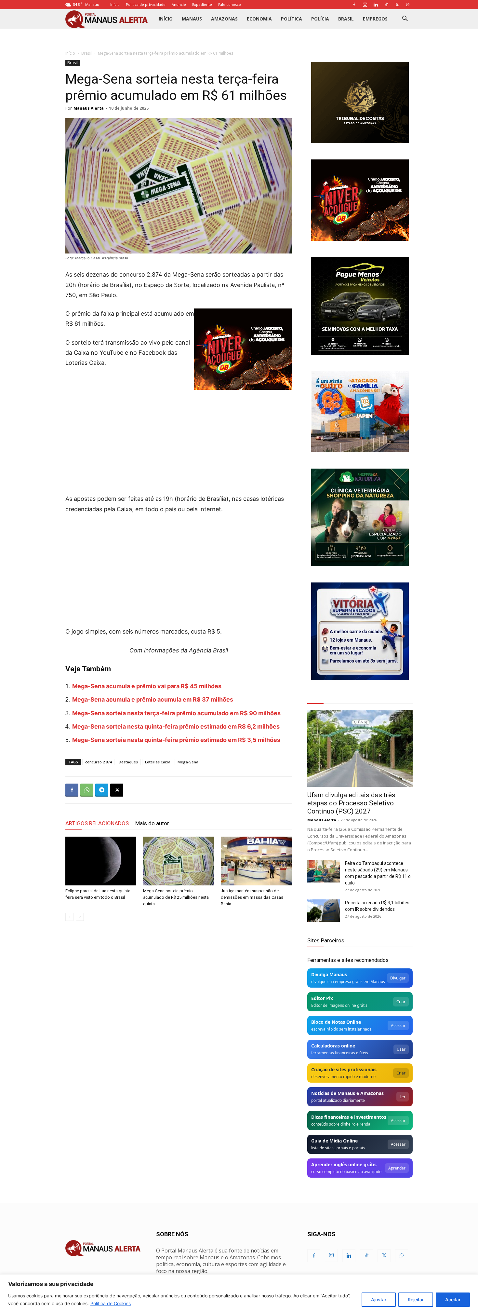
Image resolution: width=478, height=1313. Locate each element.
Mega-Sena (188, 761)
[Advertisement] (178, 435)
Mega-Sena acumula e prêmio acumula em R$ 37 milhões (152, 699)
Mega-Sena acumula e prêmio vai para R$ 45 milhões (146, 686)
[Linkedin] (375, 4)
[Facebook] (354, 4)
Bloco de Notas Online (336, 1022)
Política (291, 19)
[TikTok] (386, 4)
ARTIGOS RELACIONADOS (97, 823)
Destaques (128, 761)
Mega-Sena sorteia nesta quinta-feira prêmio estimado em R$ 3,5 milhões (176, 739)
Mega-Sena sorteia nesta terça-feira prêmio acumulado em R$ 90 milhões (176, 713)
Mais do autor (152, 823)
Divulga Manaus (329, 974)
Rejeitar (416, 1299)
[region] (239, 1293)
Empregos (375, 19)
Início (115, 4)
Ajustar (378, 1299)
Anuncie (179, 4)
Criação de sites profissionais (344, 1069)
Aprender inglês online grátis (344, 1164)
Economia (259, 19)
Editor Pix (322, 998)
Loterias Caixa (157, 761)
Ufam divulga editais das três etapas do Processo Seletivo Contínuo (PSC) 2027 (351, 803)
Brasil (346, 19)
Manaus (192, 19)
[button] (405, 19)
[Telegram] (101, 790)
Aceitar (452, 1299)
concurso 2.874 (98, 761)
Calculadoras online (333, 1046)
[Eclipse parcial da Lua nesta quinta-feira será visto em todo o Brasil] (100, 861)
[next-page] (80, 917)
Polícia (320, 19)
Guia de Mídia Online (334, 1141)
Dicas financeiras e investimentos (348, 1117)
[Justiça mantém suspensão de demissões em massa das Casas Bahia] (256, 861)
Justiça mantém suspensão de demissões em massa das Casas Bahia (252, 897)
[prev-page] (69, 917)
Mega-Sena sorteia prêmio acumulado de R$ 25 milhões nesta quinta (176, 897)
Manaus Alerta (88, 108)
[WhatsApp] (408, 4)
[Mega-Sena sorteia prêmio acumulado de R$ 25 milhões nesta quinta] (178, 861)
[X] (397, 4)
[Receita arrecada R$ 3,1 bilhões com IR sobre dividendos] (323, 910)
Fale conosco (229, 4)
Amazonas (224, 19)
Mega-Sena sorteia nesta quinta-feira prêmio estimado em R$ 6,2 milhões (176, 726)
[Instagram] (365, 4)
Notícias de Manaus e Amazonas (347, 1093)
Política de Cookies (110, 1303)
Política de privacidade (146, 4)
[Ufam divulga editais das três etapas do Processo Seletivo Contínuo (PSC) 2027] (360, 748)
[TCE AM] (360, 102)
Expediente (202, 4)
